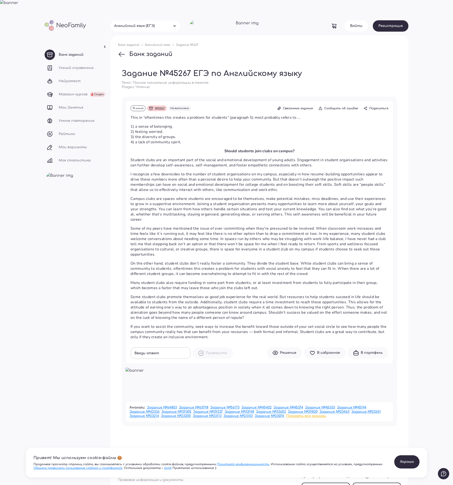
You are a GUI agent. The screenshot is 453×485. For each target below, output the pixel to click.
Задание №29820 (303, 411)
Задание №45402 (256, 407)
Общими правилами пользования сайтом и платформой (78, 468)
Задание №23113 (207, 416)
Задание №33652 (271, 411)
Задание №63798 (193, 407)
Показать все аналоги (306, 416)
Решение (288, 352)
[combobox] (145, 26)
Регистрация (390, 26)
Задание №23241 (366, 411)
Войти (356, 26)
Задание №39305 (176, 411)
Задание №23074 (269, 416)
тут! (168, 468)
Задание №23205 (176, 416)
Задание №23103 (238, 416)
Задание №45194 (351, 407)
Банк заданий (150, 54)
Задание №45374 (288, 407)
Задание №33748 (239, 411)
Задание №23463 (334, 411)
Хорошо (407, 462)
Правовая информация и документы (150, 480)
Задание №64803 (162, 407)
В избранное (328, 352)
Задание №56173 (224, 407)
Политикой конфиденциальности (243, 464)
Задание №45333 (320, 407)
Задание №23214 (144, 416)
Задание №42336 (144, 411)
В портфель (372, 352)
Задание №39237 (208, 411)
